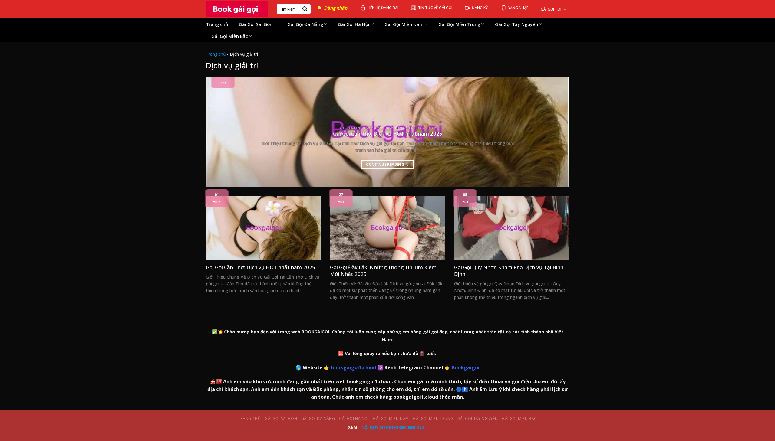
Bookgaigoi (466, 367)
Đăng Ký (480, 7)
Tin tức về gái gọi (435, 7)
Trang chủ (217, 24)
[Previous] (220, 132)
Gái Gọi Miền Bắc (229, 36)
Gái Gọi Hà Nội (353, 24)
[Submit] (305, 9)
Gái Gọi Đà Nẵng (305, 24)
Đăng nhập (335, 8)
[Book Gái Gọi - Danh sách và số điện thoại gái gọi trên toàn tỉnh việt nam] (237, 9)
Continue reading (387, 164)
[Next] (554, 132)
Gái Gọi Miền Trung (459, 24)
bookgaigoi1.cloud (353, 367)
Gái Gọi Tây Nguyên (516, 24)
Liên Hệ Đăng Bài (383, 7)
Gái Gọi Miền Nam (404, 24)
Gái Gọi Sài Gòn (255, 24)
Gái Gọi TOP (551, 9)
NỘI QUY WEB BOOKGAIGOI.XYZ (392, 427)
